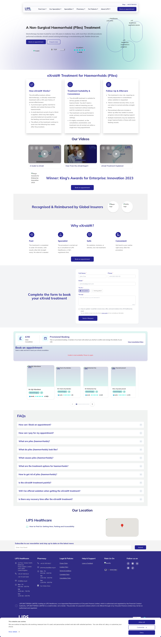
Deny (141, 632)
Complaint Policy (65, 574)
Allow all (142, 622)
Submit (140, 547)
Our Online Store (45, 586)
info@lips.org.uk (22, 581)
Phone (110, 273)
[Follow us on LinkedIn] (137, 563)
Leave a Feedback (87, 563)
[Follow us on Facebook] (128, 563)
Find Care (41, 9)
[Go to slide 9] (87, 404)
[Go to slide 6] (83, 404)
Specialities (68, 9)
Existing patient (98, 290)
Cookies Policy (64, 567)
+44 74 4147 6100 (23, 577)
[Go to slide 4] (80, 404)
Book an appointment (126, 9)
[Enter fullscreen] (41, 148)
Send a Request (87, 318)
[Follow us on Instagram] (132, 563)
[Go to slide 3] (79, 404)
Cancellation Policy (65, 578)
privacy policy (105, 313)
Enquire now (53, 42)
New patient (85, 290)
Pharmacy (80, 9)
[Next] (92, 404)
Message (81, 294)
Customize (140, 627)
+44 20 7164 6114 (23, 574)
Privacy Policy (64, 563)
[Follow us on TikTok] (132, 567)
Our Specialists (54, 9)
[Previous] (72, 404)
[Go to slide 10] (88, 404)
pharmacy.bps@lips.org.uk (48, 567)
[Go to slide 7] (84, 404)
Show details (13, 632)
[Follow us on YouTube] (128, 567)
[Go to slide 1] (76, 404)
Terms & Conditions (65, 571)
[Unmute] (36, 148)
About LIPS (105, 9)
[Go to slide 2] (78, 404)
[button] (122, 525)
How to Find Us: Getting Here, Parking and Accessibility (51, 526)
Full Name (82, 273)
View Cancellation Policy (135, 342)
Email (80, 281)
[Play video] (32, 148)
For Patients (92, 9)
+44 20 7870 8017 (45, 563)
